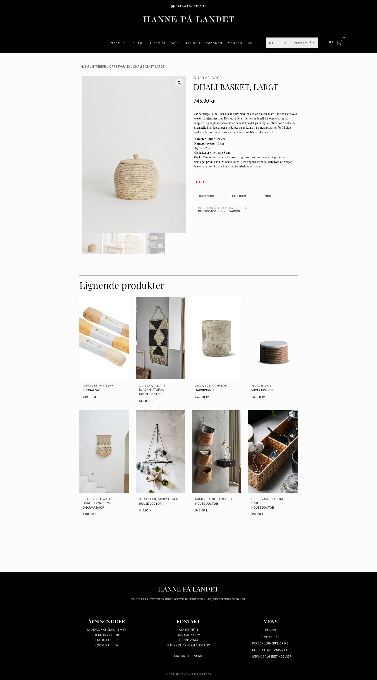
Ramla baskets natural (214, 499)
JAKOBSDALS (204, 390)
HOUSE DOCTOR (150, 394)
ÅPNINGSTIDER (106, 621)
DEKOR (203, 211)
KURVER (213, 211)
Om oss (270, 630)
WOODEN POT (261, 385)
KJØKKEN (214, 42)
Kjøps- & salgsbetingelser (270, 656)
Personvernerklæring (270, 643)
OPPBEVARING (119, 66)
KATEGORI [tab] (206, 196)
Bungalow (91, 390)
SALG (252, 42)
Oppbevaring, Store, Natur (268, 501)
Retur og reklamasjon (270, 650)
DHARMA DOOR (208, 78)
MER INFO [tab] (239, 196)
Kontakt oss (270, 637)
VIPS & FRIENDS (262, 390)
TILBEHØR (156, 42)
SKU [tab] (268, 196)
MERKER (235, 42)
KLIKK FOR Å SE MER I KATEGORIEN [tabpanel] (222, 209)
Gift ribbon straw (98, 385)
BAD (174, 42)
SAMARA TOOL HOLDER (212, 385)
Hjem (85, 66)
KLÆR (137, 42)
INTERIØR (191, 42)
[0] (339, 42)
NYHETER (119, 42)
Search (312, 43)
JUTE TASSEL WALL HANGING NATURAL (97, 501)
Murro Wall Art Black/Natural (152, 387)
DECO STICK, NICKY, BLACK (158, 499)
